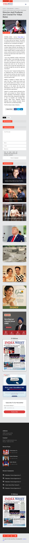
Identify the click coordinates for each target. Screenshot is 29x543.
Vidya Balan (21, 37)
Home (4, 8)
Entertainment (10, 8)
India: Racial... (13, 462)
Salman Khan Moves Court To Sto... (14, 181)
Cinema (16, 8)
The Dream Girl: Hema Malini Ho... (14, 218)
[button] (14, 233)
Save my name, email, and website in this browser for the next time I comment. (10, 153)
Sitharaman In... (14, 450)
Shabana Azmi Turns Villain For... (14, 199)
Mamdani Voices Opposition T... (13, 475)
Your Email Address (9, 405)
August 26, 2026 (14, 452)
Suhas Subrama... (14, 456)
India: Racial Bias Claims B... (12, 485)
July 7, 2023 (7, 32)
